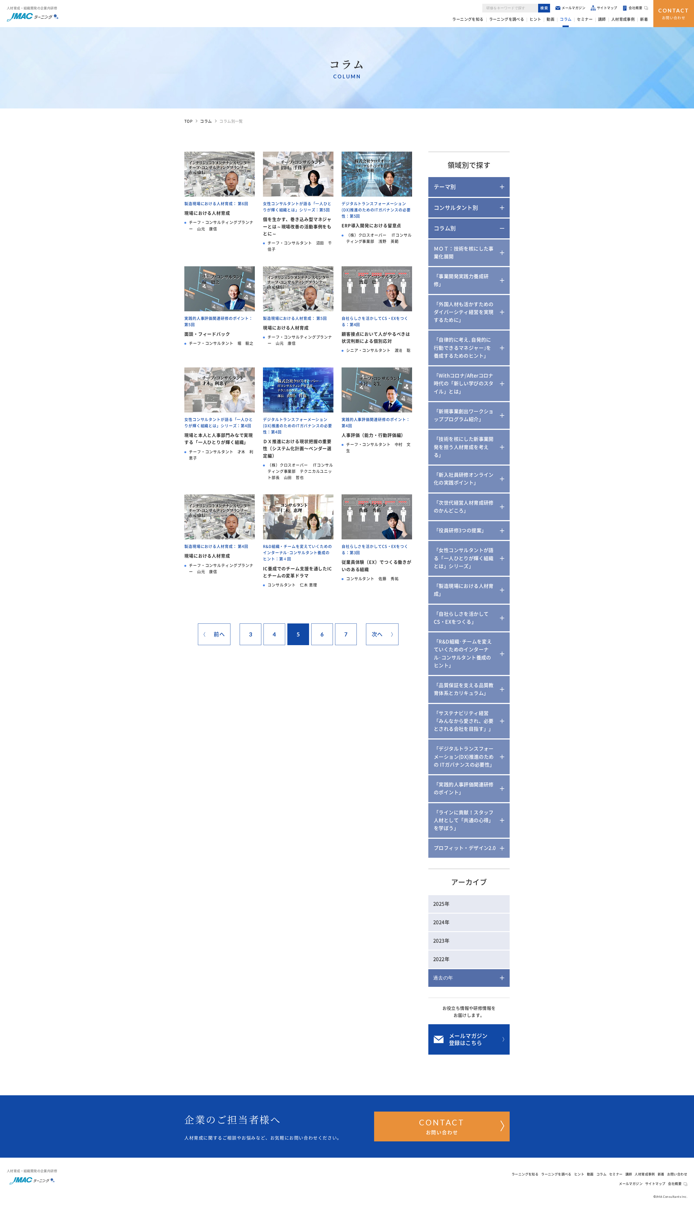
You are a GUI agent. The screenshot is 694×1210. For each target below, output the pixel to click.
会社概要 (635, 7)
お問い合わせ (673, 13)
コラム (565, 19)
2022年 (441, 959)
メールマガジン (573, 7)
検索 (544, 8)
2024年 (441, 922)
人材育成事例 (623, 19)
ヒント (535, 19)
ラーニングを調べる (506, 19)
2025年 (441, 903)
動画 (550, 19)
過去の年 (443, 978)
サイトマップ (607, 7)
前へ (219, 634)
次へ (377, 634)
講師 (602, 19)
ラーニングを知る (467, 19)
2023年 (441, 940)
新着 (644, 19)
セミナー (585, 19)
